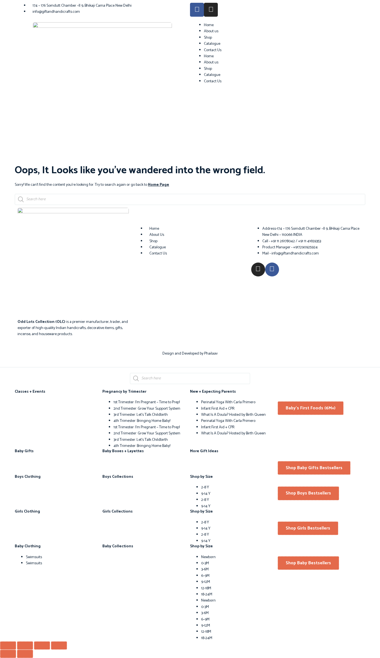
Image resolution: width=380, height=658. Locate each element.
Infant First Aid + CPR (218, 408)
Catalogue (212, 44)
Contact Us (212, 50)
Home (209, 25)
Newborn (208, 557)
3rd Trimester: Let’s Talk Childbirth (140, 415)
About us (211, 31)
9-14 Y (205, 494)
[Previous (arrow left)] (8, 654)
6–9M (205, 576)
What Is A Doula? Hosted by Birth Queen (233, 415)
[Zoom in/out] (8, 645)
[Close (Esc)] (59, 645)
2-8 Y (205, 487)
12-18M (206, 588)
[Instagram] (211, 10)
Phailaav (211, 353)
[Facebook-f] (197, 10)
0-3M (205, 563)
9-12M (205, 582)
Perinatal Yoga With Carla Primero (228, 402)
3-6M (205, 569)
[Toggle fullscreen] (25, 645)
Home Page (158, 185)
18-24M (206, 594)
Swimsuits (34, 557)
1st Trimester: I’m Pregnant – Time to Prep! (146, 402)
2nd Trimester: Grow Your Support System (146, 408)
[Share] (42, 645)
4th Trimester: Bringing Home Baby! (141, 421)
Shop (208, 37)
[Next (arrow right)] (25, 654)
